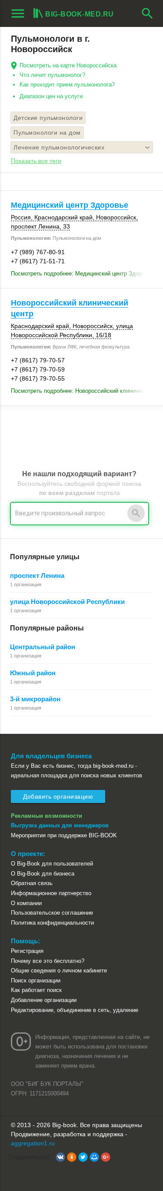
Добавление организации (44, 1000)
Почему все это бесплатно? (47, 961)
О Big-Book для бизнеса (42, 873)
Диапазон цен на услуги (51, 96)
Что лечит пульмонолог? (52, 75)
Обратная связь (32, 883)
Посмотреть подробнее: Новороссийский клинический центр (81, 391)
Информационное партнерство (51, 893)
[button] (60, 1157)
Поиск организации (35, 980)
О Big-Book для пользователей (52, 863)
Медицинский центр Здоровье (69, 205)
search (147, 13)
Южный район (33, 673)
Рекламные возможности (46, 816)
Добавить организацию (58, 796)
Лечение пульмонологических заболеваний (58, 148)
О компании (26, 903)
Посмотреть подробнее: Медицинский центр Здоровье (81, 273)
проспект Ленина (37, 575)
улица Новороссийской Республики (67, 601)
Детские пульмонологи (48, 117)
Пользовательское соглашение (52, 912)
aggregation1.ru (33, 1143)
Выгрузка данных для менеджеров (60, 825)
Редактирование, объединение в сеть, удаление (74, 1010)
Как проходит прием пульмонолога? (67, 84)
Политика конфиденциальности (52, 922)
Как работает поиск (36, 990)
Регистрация (27, 951)
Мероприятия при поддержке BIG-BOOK (64, 835)
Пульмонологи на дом (47, 132)
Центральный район (42, 646)
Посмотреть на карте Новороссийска (68, 65)
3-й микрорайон (35, 699)
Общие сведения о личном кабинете (59, 970)
